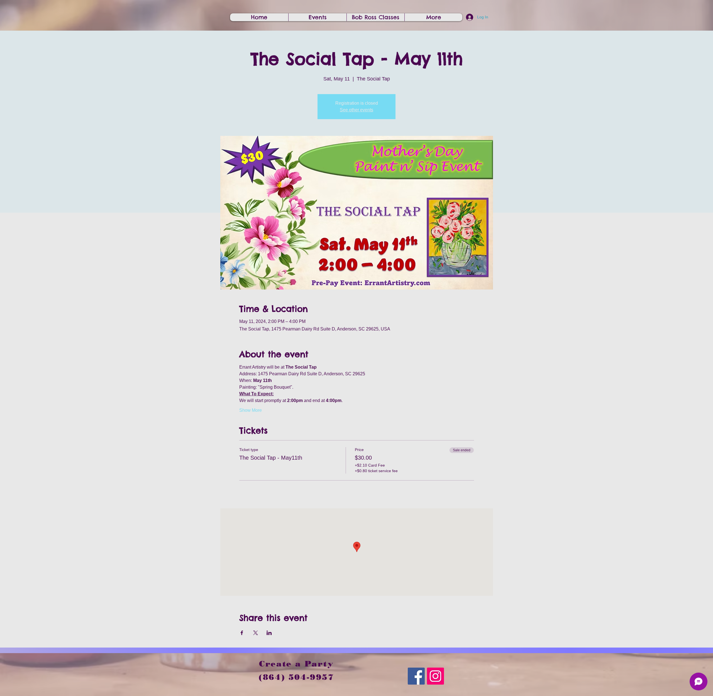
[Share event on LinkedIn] (269, 633)
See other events (356, 109)
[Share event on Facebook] (242, 633)
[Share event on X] (255, 633)
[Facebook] (416, 676)
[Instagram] (435, 676)
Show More (250, 410)
